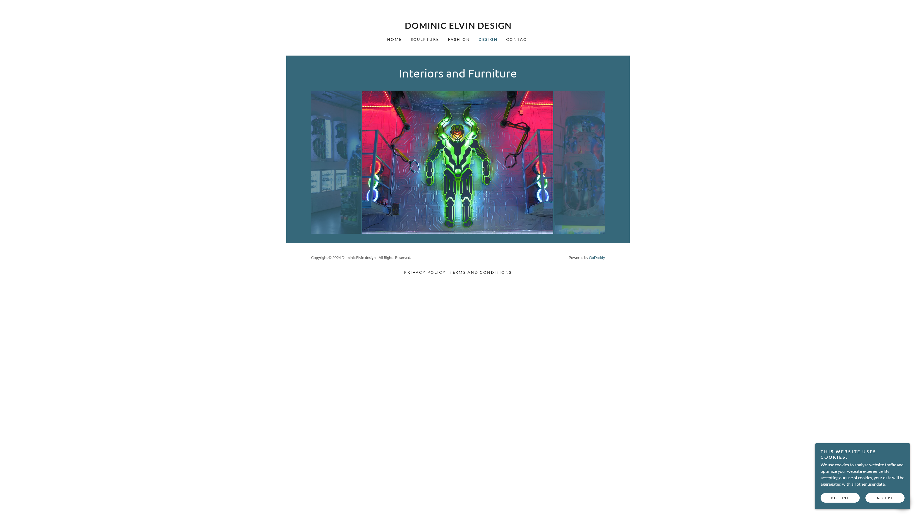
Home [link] (394, 39)
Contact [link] (518, 39)
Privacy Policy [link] (425, 272)
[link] (458, 27)
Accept (885, 498)
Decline (840, 498)
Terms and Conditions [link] (481, 272)
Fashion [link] (459, 39)
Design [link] (488, 39)
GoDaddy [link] (597, 257)
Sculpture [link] (425, 39)
